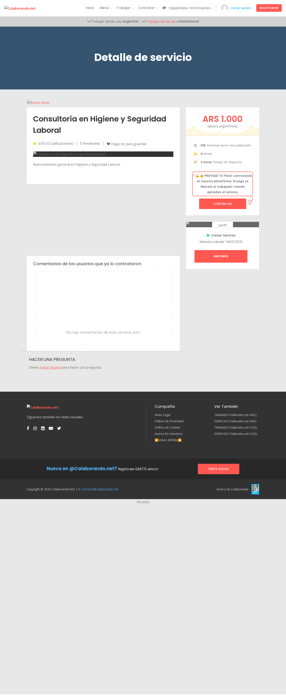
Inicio (90, 7)
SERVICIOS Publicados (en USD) (235, 433)
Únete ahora (218, 469)
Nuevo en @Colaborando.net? (82, 468)
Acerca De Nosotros (169, 433)
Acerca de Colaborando (233, 489)
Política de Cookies (167, 427)
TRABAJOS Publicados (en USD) (235, 427)
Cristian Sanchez (223, 235)
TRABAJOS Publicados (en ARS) (235, 415)
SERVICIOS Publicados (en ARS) (235, 421)
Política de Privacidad (169, 421)
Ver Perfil (221, 256)
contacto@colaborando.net (100, 489)
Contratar (222, 204)
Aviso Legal (162, 415)
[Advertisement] (103, 219)
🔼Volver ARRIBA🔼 (168, 440)
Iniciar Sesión (50, 367)
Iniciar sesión (241, 8)
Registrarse (269, 8)
